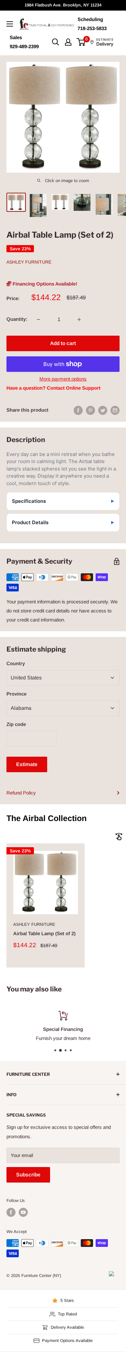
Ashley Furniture (28, 262)
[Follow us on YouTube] (23, 1212)
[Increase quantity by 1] (79, 319)
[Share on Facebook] (78, 410)
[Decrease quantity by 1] (38, 319)
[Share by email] (115, 410)
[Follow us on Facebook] (11, 1212)
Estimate (26, 764)
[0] (81, 42)
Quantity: (16, 319)
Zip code (16, 724)
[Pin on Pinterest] (90, 410)
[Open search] (55, 42)
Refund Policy (21, 792)
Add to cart (63, 343)
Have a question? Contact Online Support (53, 388)
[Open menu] (9, 24)
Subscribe (28, 1174)
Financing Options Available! (44, 284)
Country (15, 663)
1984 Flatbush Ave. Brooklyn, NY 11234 (63, 5)
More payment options (63, 379)
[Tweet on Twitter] (102, 410)
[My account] (68, 42)
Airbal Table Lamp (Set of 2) (44, 933)
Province (16, 694)
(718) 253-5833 (98, 1038)
